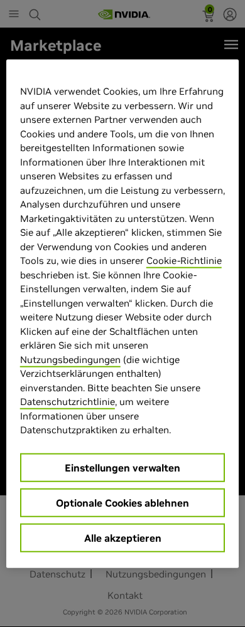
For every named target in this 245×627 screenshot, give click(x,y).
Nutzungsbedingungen (70, 359)
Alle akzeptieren (122, 537)
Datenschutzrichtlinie (67, 402)
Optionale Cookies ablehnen (122, 502)
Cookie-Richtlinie (184, 260)
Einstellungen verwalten (122, 467)
